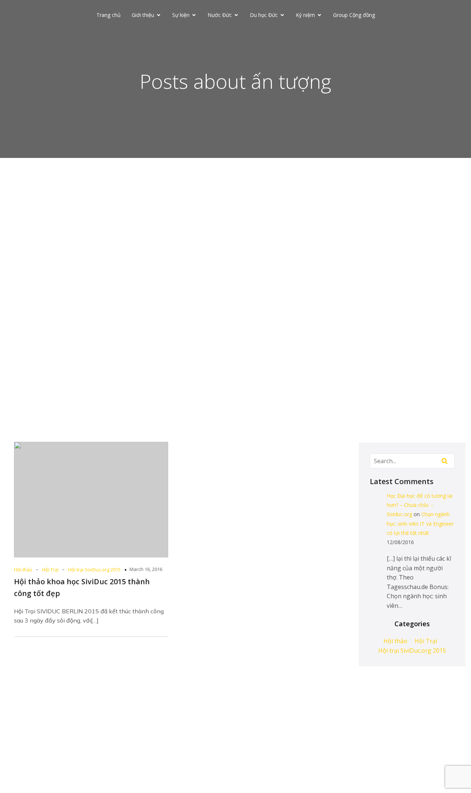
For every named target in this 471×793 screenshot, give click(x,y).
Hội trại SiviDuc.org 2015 (94, 569)
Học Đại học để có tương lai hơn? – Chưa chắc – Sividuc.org (420, 505)
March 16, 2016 (146, 569)
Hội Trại (50, 569)
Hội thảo (23, 569)
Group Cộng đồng (354, 14)
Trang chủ (108, 14)
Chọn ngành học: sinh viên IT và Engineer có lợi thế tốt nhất (420, 523)
